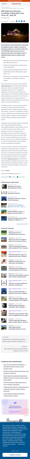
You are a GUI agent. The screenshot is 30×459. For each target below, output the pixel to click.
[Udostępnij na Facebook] (24, 21)
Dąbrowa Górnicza (6, 86)
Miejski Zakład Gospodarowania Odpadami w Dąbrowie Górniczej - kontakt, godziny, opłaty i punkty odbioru (15, 378)
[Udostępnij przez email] (19, 21)
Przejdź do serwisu (15, 455)
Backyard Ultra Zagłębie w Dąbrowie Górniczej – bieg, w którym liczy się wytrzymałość (16, 206)
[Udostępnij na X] (22, 21)
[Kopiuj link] (17, 21)
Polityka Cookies (15, 451)
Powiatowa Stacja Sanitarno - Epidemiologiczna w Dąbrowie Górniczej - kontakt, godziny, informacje (16, 389)
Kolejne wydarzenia (21, 224)
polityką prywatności (11, 444)
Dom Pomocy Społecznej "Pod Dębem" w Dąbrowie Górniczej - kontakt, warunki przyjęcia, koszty (14, 366)
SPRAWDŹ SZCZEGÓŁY (15, 411)
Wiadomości (8, 7)
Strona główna (3, 7)
